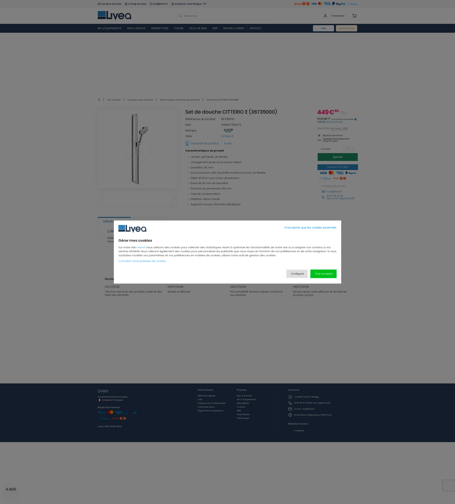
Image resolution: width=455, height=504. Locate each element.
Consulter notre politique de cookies (142, 261)
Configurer (297, 273)
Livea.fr (140, 247)
